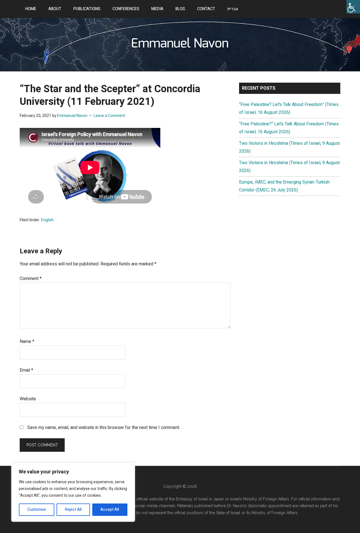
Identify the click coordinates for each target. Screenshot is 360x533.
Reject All (73, 509)
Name (27, 341)
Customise (36, 509)
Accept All (109, 509)
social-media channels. (155, 505)
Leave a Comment (109, 116)
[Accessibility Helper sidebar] (353, 6)
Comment (31, 278)
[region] (73, 492)
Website (28, 399)
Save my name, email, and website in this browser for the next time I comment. (103, 427)
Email (26, 370)
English (47, 220)
